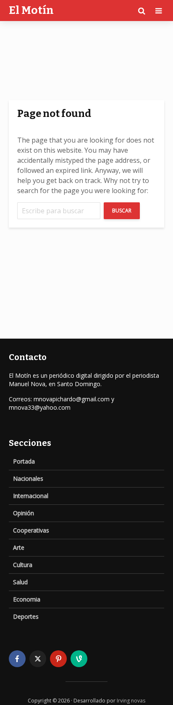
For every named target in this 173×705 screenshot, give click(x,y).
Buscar (121, 210)
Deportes (26, 616)
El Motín (31, 10)
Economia (26, 599)
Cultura (22, 565)
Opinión (23, 513)
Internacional (30, 496)
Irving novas (131, 700)
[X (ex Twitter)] (37, 658)
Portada (24, 461)
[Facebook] (17, 658)
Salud (20, 582)
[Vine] (79, 658)
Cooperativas (31, 530)
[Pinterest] (58, 658)
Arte (18, 547)
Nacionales (28, 478)
